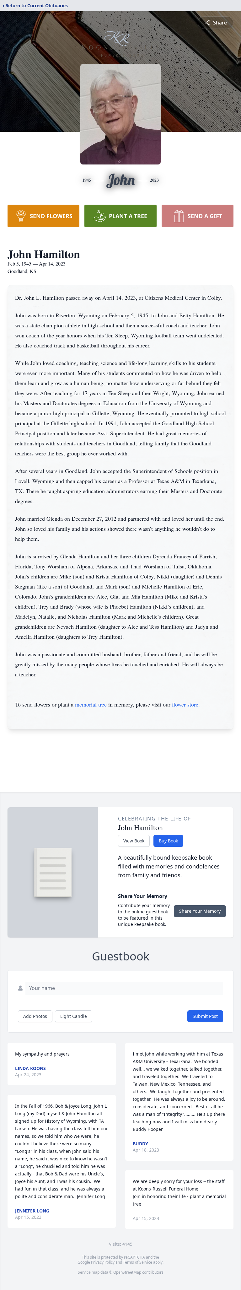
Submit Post (205, 1016)
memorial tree (91, 704)
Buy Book (168, 841)
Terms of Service (137, 1262)
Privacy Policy (103, 1262)
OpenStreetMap (127, 1272)
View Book (133, 841)
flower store (185, 704)
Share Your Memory (200, 911)
